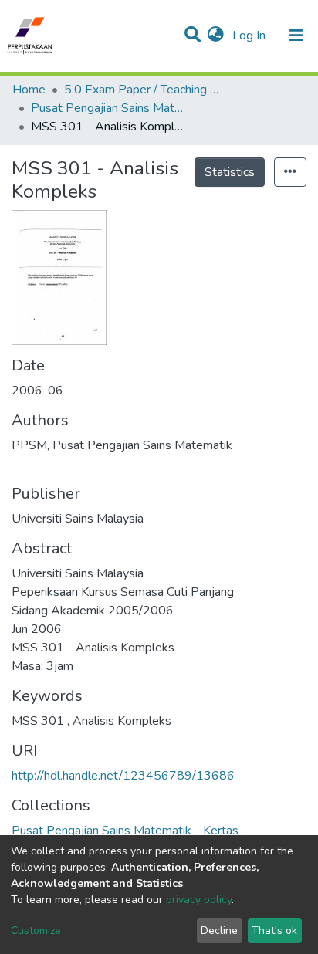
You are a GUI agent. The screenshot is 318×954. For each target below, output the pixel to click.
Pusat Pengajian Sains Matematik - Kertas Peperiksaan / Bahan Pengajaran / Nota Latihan (108, 108)
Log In (250, 35)
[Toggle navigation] (296, 35)
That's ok (274, 930)
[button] (215, 35)
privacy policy (199, 899)
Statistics (230, 172)
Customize (36, 930)
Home (29, 89)
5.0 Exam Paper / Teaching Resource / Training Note (141, 89)
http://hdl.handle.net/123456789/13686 (123, 775)
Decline (219, 930)
